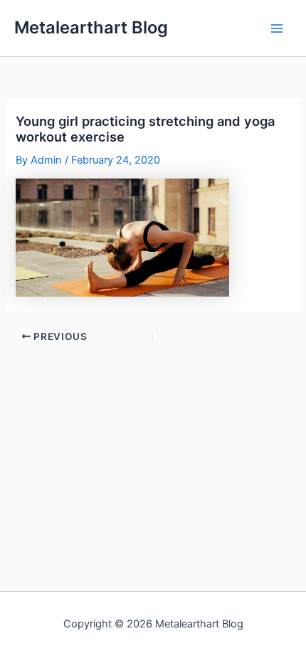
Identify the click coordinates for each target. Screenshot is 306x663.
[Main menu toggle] (277, 28)
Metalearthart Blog (91, 27)
